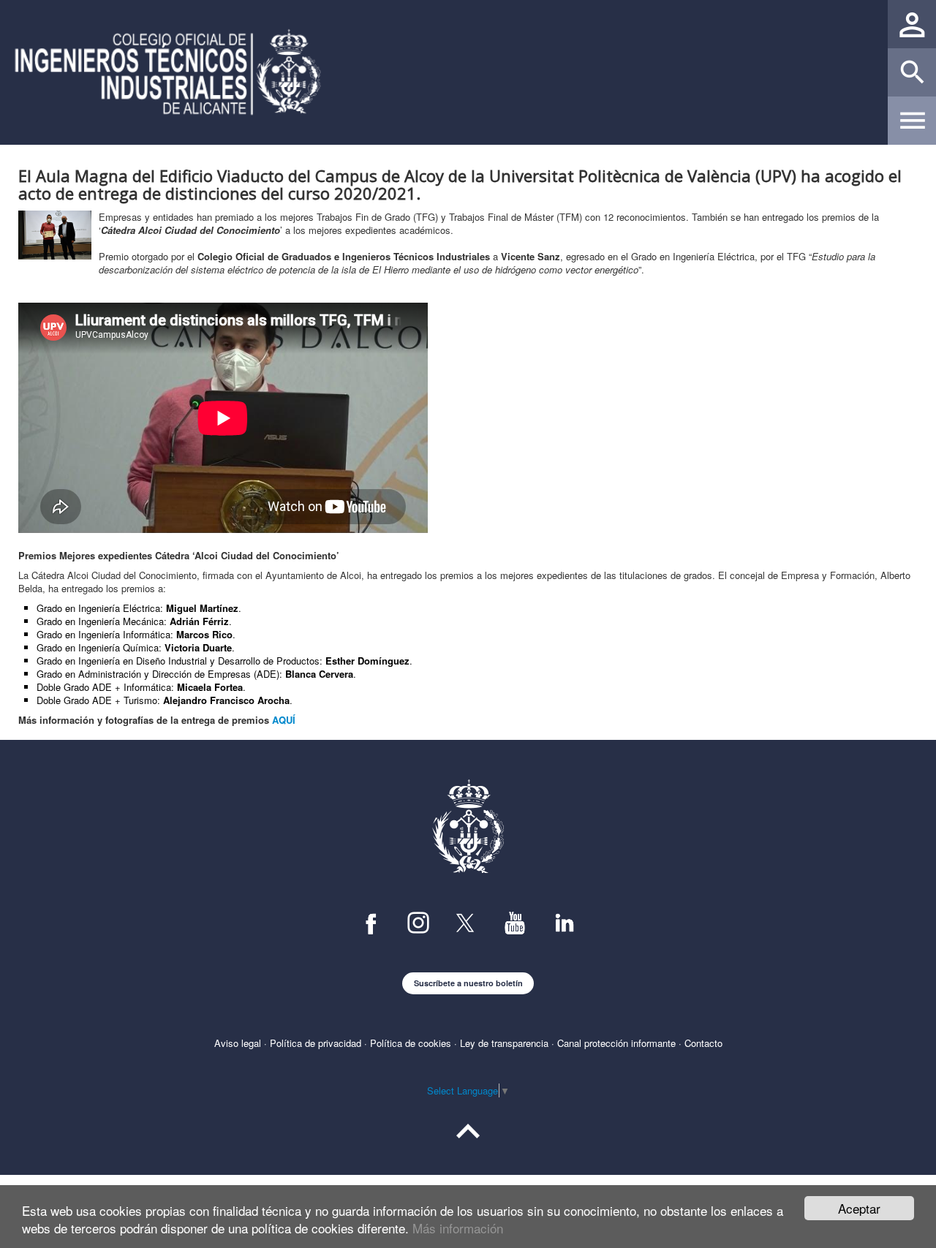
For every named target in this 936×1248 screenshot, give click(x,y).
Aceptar (859, 1208)
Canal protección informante (616, 1043)
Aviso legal (237, 1043)
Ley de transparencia (504, 1043)
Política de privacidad (315, 1043)
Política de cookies (410, 1043)
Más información (457, 1228)
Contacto (703, 1043)
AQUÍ (283, 720)
